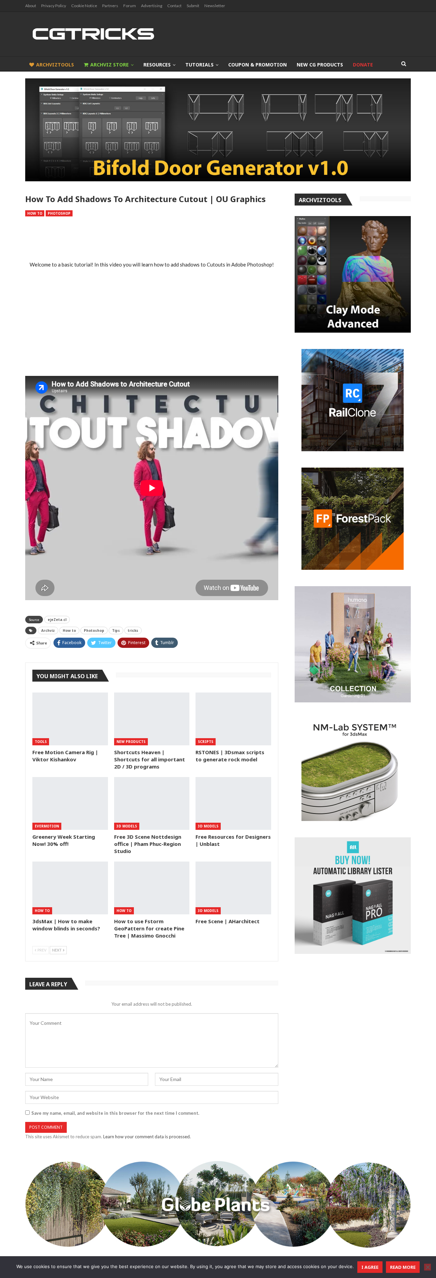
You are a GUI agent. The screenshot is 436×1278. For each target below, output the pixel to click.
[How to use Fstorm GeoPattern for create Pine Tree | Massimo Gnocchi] (152, 888)
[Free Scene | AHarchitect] (233, 888)
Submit (193, 5)
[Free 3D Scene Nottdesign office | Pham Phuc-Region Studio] (152, 803)
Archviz (48, 630)
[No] (427, 1267)
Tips (116, 630)
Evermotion (47, 826)
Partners (110, 5)
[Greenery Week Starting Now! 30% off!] (70, 803)
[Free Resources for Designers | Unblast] (233, 803)
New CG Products (320, 64)
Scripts (205, 741)
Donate (363, 64)
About (30, 5)
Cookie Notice (84, 5)
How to (34, 213)
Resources (157, 64)
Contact (174, 5)
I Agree (369, 1267)
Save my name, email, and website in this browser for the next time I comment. (115, 1113)
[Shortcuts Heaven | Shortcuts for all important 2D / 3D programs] (152, 719)
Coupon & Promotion (257, 64)
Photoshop (59, 213)
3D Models (126, 826)
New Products (130, 741)
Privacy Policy (53, 5)
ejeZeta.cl (57, 619)
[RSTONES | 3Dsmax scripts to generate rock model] (233, 719)
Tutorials (199, 64)
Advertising (151, 5)
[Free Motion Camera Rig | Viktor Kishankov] (70, 719)
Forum (129, 5)
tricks (133, 630)
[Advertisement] (152, 239)
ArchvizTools (55, 64)
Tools (41, 741)
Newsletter (214, 5)
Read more (403, 1267)
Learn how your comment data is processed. (147, 1136)
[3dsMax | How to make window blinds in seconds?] (70, 888)
